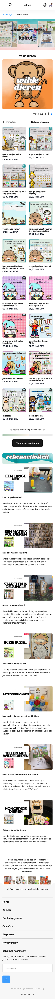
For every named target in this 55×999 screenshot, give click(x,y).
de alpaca (6, 415)
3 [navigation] (33, 44)
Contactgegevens (12, 918)
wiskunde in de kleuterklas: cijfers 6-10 (13, 304)
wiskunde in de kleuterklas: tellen (13, 342)
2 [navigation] (27, 44)
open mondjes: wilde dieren (11, 155)
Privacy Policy (10, 942)
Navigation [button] (4, 5)
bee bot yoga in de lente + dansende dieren (40, 379)
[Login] (44, 5)
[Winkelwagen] (51, 5)
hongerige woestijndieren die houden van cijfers (40, 230)
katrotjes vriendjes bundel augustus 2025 (14, 192)
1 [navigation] (22, 44)
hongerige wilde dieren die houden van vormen (13, 267)
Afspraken (8, 934)
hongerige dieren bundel (40, 266)
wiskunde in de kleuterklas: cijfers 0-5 (39, 304)
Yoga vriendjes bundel (39, 154)
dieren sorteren (35, 415)
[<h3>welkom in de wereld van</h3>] (27, 36)
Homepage (7, 14)
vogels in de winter (10, 229)
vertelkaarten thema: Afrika (38, 342)
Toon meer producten (27, 443)
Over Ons (7, 926)
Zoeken (6, 909)
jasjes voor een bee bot (12, 378)
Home (5, 901)
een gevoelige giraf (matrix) (37, 192)
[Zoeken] (10, 5)
